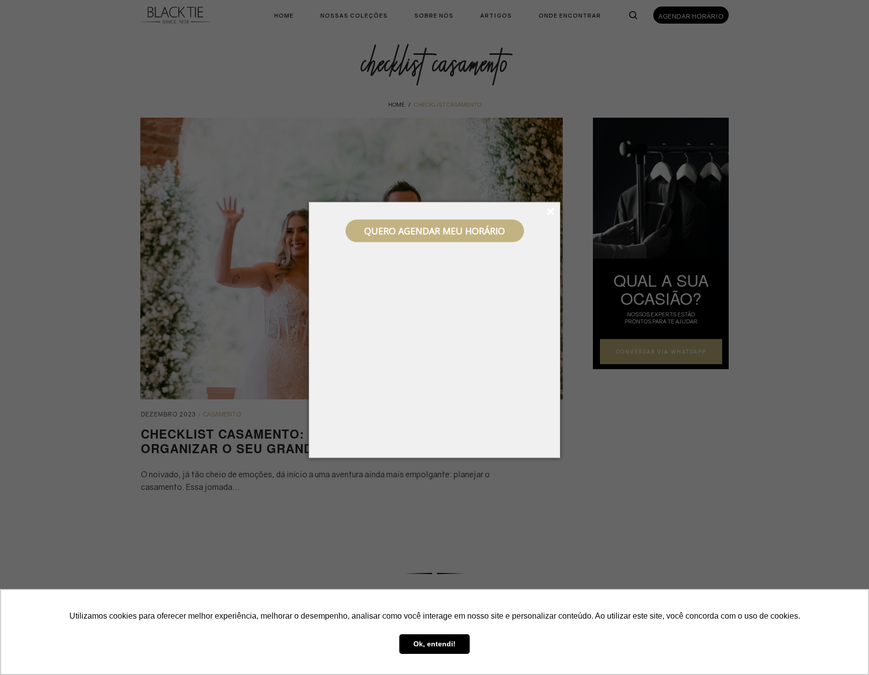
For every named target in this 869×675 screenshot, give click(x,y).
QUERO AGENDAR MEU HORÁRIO (434, 231)
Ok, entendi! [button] (434, 644)
